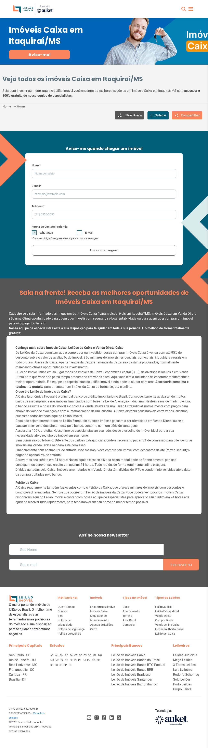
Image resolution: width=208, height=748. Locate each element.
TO (70, 665)
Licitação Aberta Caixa (169, 629)
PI (75, 660)
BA (71, 655)
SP (65, 665)
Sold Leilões (182, 679)
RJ (84, 660)
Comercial (129, 624)
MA (95, 655)
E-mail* (36, 186)
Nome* (36, 165)
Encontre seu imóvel (102, 606)
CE (76, 655)
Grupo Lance (182, 689)
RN (89, 660)
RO (94, 660)
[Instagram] (96, 717)
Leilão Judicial (164, 606)
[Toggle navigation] (191, 9)
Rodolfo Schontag (186, 674)
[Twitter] (119, 717)
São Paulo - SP (19, 655)
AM (62, 655)
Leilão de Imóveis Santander (131, 679)
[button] (183, 9)
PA (62, 660)
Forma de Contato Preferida (50, 226)
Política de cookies (69, 633)
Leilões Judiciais (185, 655)
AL (57, 655)
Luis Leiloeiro (182, 670)
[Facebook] (89, 717)
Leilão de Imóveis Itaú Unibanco (134, 684)
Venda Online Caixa (167, 624)
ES (85, 655)
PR (80, 660)
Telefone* (38, 206)
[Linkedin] (111, 717)
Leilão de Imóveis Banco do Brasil (135, 660)
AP (67, 655)
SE (61, 665)
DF (81, 655)
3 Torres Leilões (184, 665)
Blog (60, 615)
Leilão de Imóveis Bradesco (131, 674)
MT (57, 660)
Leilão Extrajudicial (167, 611)
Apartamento (131, 611)
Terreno (127, 615)
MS (52, 660)
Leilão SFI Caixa (165, 633)
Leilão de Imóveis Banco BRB (132, 670)
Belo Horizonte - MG (23, 665)
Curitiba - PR (18, 674)
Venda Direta (163, 615)
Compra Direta (164, 620)
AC (52, 655)
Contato (63, 611)
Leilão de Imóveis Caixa (128, 655)
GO (90, 655)
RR (98, 660)
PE (71, 660)
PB (67, 660)
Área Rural (129, 620)
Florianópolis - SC (21, 670)
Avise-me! (39, 54)
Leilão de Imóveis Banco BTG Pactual (138, 665)
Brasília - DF (17, 679)
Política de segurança (71, 629)
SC (56, 665)
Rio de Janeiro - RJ (22, 660)
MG (100, 655)
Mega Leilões (182, 660)
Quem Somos (66, 606)
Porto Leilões (182, 684)
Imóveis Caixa (99, 611)
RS (52, 665)
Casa (126, 606)
